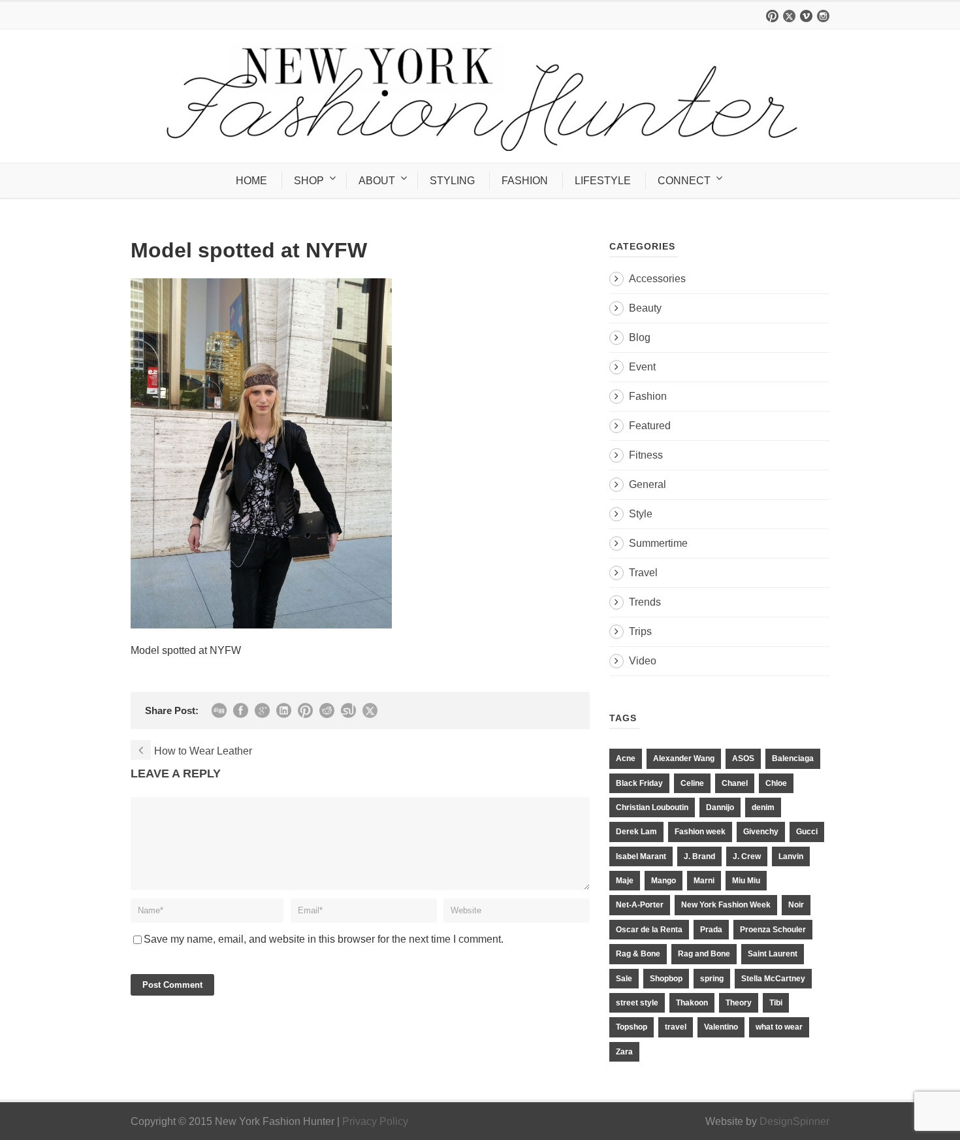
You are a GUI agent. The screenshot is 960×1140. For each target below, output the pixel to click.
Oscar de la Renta (649, 929)
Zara (624, 1051)
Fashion (648, 396)
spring (712, 978)
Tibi (775, 1002)
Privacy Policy (375, 1121)
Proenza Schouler (773, 929)
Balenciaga (793, 758)
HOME (251, 180)
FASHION (525, 180)
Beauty (645, 308)
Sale (624, 978)
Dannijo (720, 807)
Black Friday (639, 783)
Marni (704, 880)
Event (642, 366)
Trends (645, 602)
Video (642, 660)
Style (640, 513)
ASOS (743, 758)
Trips (640, 631)
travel (675, 1027)
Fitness (646, 455)
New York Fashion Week (726, 904)
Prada (711, 929)
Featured (650, 425)
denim (763, 807)
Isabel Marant (641, 856)
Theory (739, 1002)
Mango (663, 880)
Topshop (631, 1027)
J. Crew (747, 856)
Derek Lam (636, 831)
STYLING (452, 180)
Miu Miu (746, 880)
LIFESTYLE (603, 180)
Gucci (807, 831)
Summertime (658, 543)
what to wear (779, 1027)
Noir (796, 904)
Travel (643, 572)
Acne (625, 758)
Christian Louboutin (652, 807)
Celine (692, 783)
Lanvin (790, 856)
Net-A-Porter (640, 904)
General (647, 484)
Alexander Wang (683, 758)
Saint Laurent (772, 953)
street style (637, 1002)
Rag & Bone (638, 953)
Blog (639, 337)
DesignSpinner (794, 1121)
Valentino (721, 1027)
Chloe (776, 783)
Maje (624, 880)
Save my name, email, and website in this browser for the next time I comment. (324, 939)
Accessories (657, 278)
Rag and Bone (704, 953)
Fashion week (700, 831)
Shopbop (666, 978)
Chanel (735, 783)
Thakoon (692, 1002)
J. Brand (699, 856)
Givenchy (760, 831)
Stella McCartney (773, 978)
